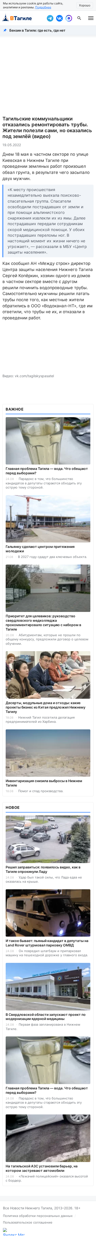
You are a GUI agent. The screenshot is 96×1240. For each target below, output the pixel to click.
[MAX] (68, 18)
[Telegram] (50, 18)
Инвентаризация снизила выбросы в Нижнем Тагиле (44, 783)
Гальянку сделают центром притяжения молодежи (40, 548)
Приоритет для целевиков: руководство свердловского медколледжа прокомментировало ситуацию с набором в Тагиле (43, 622)
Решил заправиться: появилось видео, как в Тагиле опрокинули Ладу (43, 869)
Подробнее (43, 7)
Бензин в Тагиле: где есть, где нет (37, 30)
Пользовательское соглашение (27, 1222)
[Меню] (91, 18)
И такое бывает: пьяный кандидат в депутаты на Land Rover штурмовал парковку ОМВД (47, 943)
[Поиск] (79, 18)
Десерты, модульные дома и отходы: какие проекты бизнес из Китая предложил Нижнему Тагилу (45, 707)
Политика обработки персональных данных (38, 1216)
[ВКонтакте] (59, 18)
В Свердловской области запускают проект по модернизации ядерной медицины (46, 1016)
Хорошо (84, 5)
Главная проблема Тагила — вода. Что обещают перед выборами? (47, 470)
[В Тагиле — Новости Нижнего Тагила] (22, 18)
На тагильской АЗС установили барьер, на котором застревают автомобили (42, 1168)
